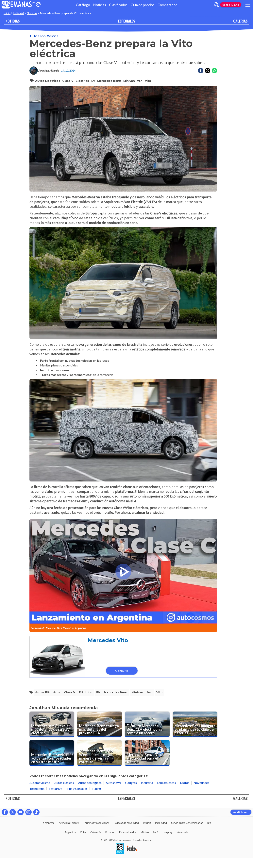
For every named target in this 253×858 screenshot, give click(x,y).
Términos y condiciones (96, 822)
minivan (129, 81)
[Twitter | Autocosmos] (12, 812)
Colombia (95, 832)
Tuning (96, 788)
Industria (147, 782)
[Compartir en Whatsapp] (214, 70)
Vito (148, 81)
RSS (209, 822)
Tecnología (36, 788)
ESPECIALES (126, 21)
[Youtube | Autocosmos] (20, 812)
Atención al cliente (69, 822)
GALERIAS (240, 21)
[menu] (247, 4)
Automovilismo (39, 782)
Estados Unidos (127, 832)
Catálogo (83, 5)
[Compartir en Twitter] (207, 70)
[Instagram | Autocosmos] (28, 812)
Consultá (121, 670)
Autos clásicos (64, 782)
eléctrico (82, 81)
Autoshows (113, 782)
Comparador (167, 5)
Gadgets (131, 782)
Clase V (67, 81)
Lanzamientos (166, 782)
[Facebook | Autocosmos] (5, 812)
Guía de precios (142, 5)
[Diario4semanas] (17, 5)
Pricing (147, 822)
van (140, 81)
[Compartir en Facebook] (200, 70)
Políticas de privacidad (126, 822)
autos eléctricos (47, 81)
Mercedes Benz (109, 81)
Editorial (18, 13)
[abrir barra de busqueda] (216, 4)
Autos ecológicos (43, 36)
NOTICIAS (13, 21)
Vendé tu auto (230, 4)
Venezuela (182, 832)
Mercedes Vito (108, 640)
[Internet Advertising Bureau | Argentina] (132, 848)
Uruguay (167, 832)
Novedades (201, 782)
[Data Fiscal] (120, 848)
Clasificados (118, 5)
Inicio (7, 13)
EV (93, 81)
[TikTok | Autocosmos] (36, 812)
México (145, 832)
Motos (184, 782)
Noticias (99, 5)
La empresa (48, 822)
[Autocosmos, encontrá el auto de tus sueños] (38, 5)
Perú (155, 832)
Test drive (55, 788)
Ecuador (110, 832)
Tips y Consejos (77, 788)
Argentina (70, 832)
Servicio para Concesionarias (187, 822)
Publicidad (161, 822)
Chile (83, 832)
